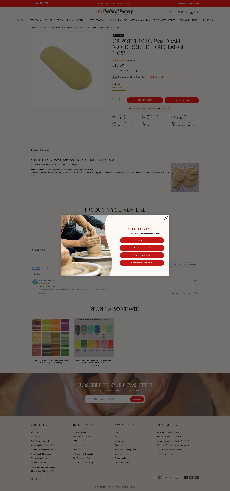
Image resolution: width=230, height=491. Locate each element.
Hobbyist (142, 240)
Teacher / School (142, 247)
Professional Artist (142, 255)
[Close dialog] (166, 218)
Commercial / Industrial (142, 262)
